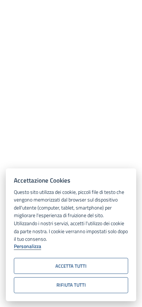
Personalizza (27, 246)
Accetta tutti (71, 266)
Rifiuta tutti (71, 284)
